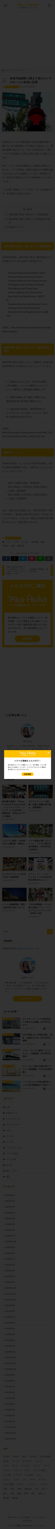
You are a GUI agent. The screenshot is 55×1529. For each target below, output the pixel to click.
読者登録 (27, 774)
